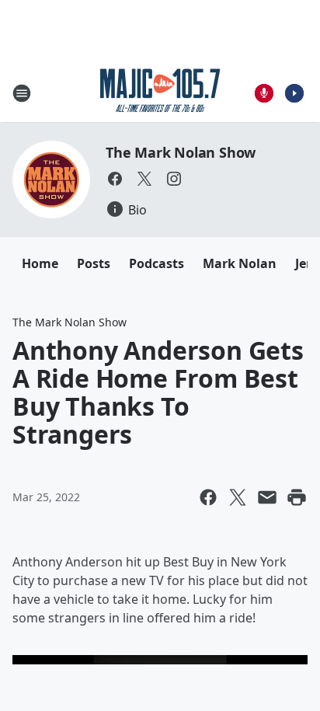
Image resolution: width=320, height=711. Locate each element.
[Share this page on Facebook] (208, 497)
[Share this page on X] (238, 497)
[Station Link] (160, 93)
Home (40, 263)
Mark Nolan (240, 263)
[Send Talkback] (264, 93)
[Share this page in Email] (267, 497)
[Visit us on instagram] (174, 178)
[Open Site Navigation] (21, 93)
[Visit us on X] (144, 178)
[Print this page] (297, 497)
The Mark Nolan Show (181, 152)
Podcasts (156, 263)
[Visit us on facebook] (115, 178)
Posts (93, 263)
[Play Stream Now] (294, 93)
